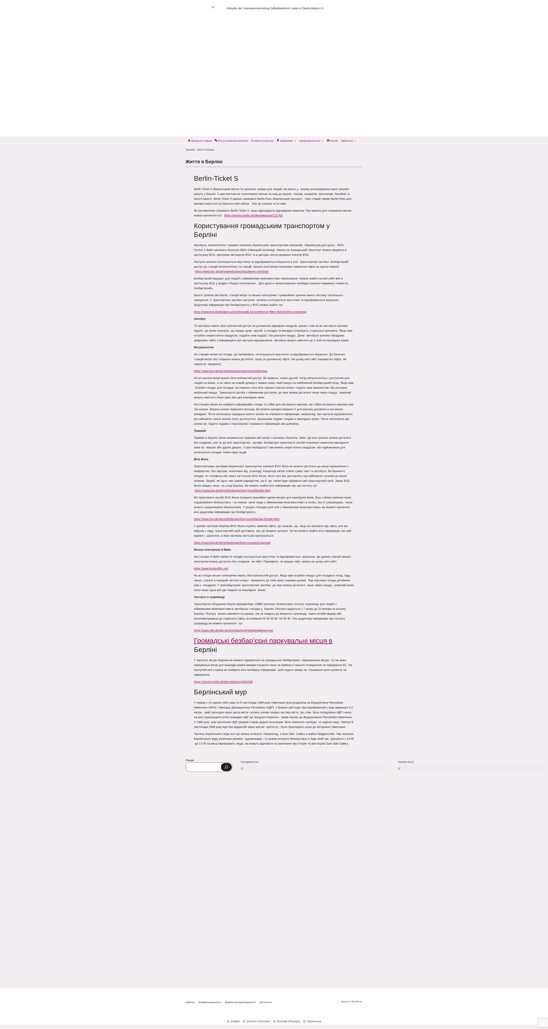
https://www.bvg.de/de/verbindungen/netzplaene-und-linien (232, 271)
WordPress (357, 1001)
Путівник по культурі (262, 140)
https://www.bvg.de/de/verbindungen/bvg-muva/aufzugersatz (232, 542)
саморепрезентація (309, 140)
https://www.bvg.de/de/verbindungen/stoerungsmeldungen (230, 371)
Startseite (190, 150)
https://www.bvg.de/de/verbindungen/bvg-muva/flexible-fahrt (233, 490)
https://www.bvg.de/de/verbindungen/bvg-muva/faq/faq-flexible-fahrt (237, 519)
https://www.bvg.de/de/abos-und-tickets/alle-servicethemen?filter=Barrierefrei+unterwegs (250, 311)
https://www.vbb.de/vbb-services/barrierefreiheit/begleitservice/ (233, 630)
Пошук (190, 760)
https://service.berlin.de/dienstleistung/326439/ (223, 681)
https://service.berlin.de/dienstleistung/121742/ (253, 215)
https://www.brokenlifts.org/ (211, 568)
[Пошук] (226, 767)
